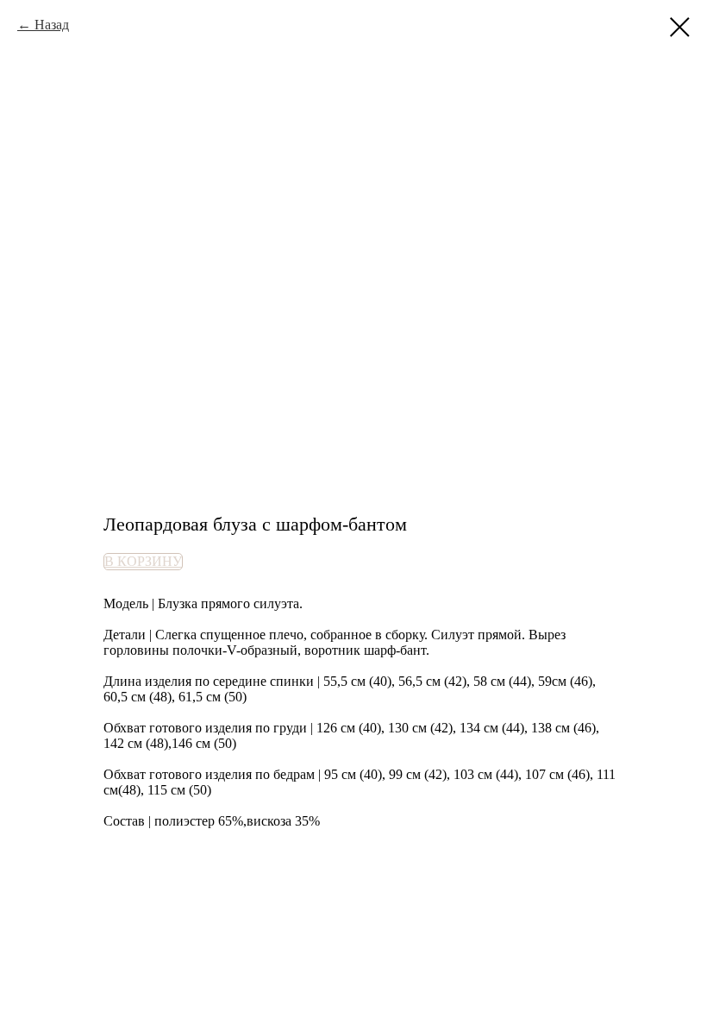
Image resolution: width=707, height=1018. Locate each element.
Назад (51, 24)
